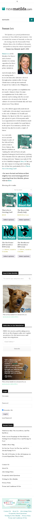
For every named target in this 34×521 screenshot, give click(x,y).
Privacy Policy (6, 483)
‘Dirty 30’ (23, 161)
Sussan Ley (6, 54)
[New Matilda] (17, 9)
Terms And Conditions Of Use (11, 486)
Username (5, 396)
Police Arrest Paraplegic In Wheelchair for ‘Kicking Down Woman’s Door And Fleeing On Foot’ (16, 439)
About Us (5, 468)
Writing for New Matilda (10, 479)
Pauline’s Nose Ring (8, 444)
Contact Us (5, 464)
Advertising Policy (8, 472)
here (9, 180)
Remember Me (8, 410)
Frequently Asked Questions (11, 475)
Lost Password (7, 418)
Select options (8, 220)
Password (5, 403)
